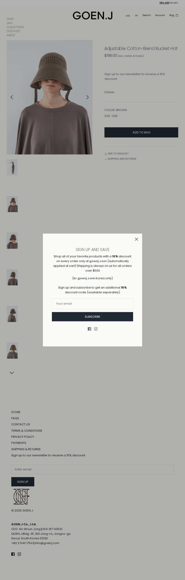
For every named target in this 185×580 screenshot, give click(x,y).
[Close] (136, 239)
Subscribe (92, 317)
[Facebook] (89, 329)
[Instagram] (95, 329)
